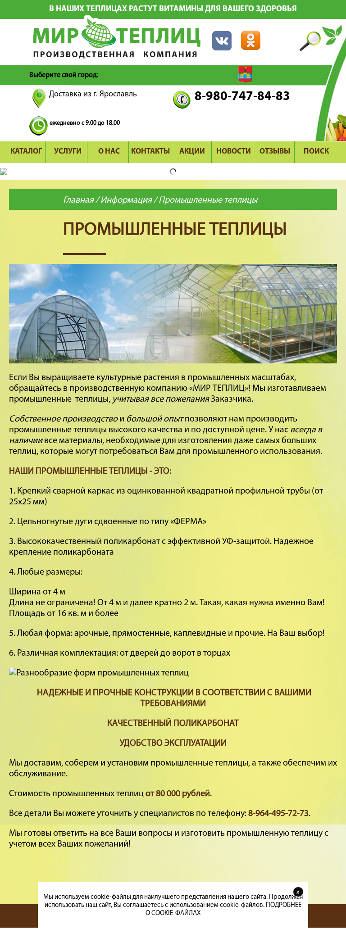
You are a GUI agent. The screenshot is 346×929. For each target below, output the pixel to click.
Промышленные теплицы (208, 200)
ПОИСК (316, 151)
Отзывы (275, 151)
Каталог (26, 151)
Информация (126, 200)
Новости (233, 151)
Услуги (68, 151)
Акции (192, 151)
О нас (109, 151)
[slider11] (173, 361)
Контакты (150, 151)
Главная (78, 200)
